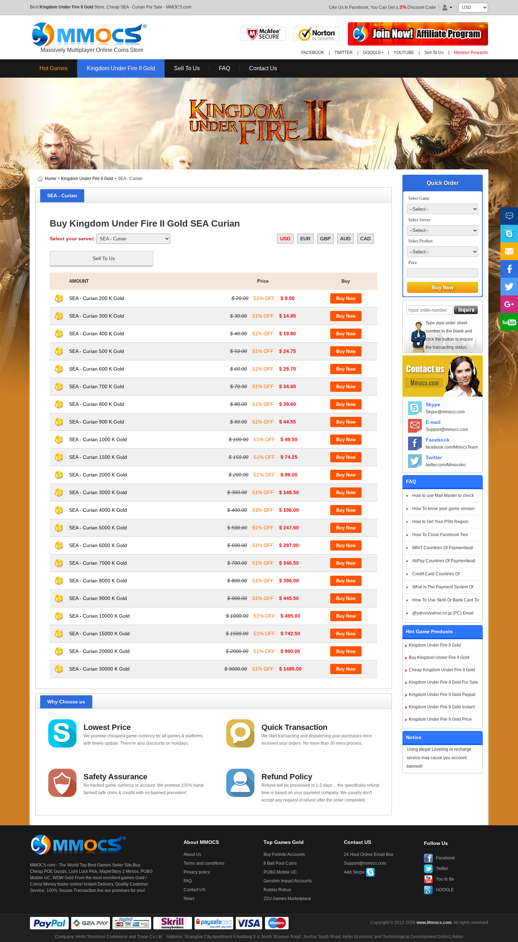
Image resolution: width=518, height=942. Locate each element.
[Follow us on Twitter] (509, 286)
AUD (345, 238)
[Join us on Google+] (509, 304)
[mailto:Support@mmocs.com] (509, 251)
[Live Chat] (509, 216)
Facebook (438, 440)
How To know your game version (443, 508)
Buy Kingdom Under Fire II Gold (439, 657)
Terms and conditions (204, 863)
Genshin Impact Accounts (288, 880)
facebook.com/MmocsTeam (452, 447)
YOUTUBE (404, 52)
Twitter (434, 457)
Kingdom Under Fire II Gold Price (440, 719)
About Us (192, 854)
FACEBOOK (312, 52)
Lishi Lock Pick (83, 871)
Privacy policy (197, 872)
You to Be (445, 879)
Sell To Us (434, 52)
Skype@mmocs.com (445, 411)
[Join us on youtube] (509, 322)
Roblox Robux (277, 889)
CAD (365, 238)
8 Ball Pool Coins (280, 863)
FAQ (224, 68)
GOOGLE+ (373, 52)
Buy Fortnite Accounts (284, 854)
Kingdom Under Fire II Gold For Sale (443, 682)
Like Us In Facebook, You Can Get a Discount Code (382, 7)
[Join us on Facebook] (509, 269)
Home (50, 178)
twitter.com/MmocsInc (446, 464)
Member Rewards (471, 52)
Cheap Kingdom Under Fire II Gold (442, 669)
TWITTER (343, 52)
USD (285, 238)
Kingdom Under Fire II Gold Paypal (442, 694)
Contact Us (263, 68)
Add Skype (355, 872)
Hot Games (53, 68)
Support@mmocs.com (447, 429)
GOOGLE (445, 889)
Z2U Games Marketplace (287, 898)
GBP (325, 238)
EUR (305, 238)
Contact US (194, 889)
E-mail (433, 422)
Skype (433, 404)
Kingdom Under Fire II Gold (66, 7)
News (189, 898)
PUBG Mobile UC (280, 872)
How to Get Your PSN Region (440, 521)
